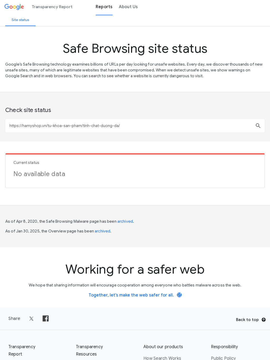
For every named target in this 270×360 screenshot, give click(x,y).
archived (125, 221)
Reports (104, 6)
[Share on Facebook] (45, 318)
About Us (128, 6)
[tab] (20, 19)
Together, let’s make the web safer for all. (135, 295)
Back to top (247, 319)
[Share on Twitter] (31, 318)
